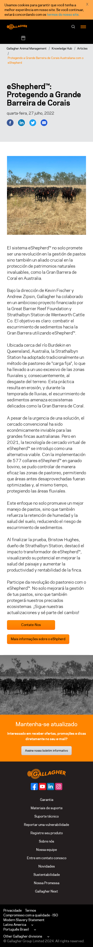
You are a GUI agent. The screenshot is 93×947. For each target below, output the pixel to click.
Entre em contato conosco (46, 858)
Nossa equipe (46, 849)
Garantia (46, 799)
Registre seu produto (46, 833)
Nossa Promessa (46, 883)
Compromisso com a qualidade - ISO (30, 915)
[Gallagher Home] (46, 773)
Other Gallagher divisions (22, 936)
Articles (82, 48)
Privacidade (12, 910)
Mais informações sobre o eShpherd (38, 639)
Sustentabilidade (46, 874)
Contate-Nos (31, 624)
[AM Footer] (34, 786)
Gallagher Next (46, 891)
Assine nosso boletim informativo (46, 750)
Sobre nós (46, 841)
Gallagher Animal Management (26, 48)
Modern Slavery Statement (23, 920)
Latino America (14, 924)
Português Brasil (16, 929)
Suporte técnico (46, 816)
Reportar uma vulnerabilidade (46, 824)
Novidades (46, 866)
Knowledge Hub (62, 48)
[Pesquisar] (73, 27)
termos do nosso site (63, 14)
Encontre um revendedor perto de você (58, 38)
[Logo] (17, 27)
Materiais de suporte (47, 808)
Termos (30, 910)
